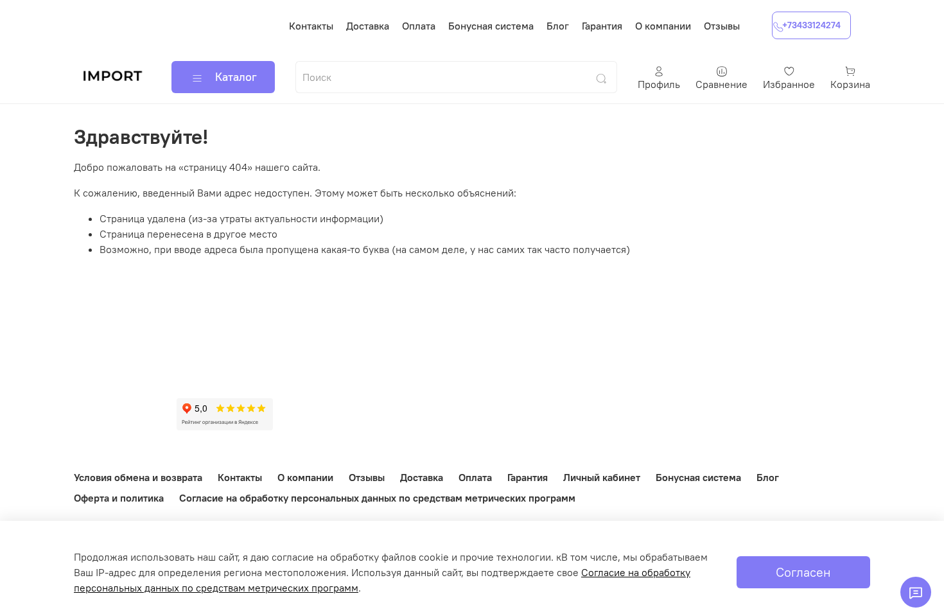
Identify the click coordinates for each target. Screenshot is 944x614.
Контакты (311, 25)
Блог (557, 25)
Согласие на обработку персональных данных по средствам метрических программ (377, 497)
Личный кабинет (601, 477)
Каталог (236, 76)
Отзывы (722, 25)
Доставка (367, 25)
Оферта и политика (119, 497)
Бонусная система (491, 25)
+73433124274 (811, 25)
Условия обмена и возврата (138, 477)
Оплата (418, 25)
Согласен (803, 572)
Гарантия (602, 25)
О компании (663, 25)
